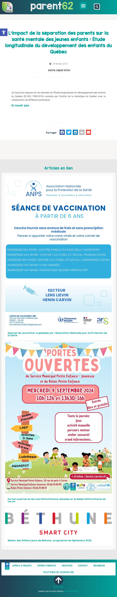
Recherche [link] (99, 565)
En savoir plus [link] (20, 105)
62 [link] (67, 5)
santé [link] (51, 70)
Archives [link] (67, 565)
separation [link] (63, 70)
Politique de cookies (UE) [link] (58, 572)
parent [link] (46, 5)
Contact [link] (83, 565)
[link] (3, 32)
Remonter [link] (59, 587)
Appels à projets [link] (22, 565)
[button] (83, 5)
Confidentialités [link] (71, 591)
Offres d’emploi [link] (46, 565)
